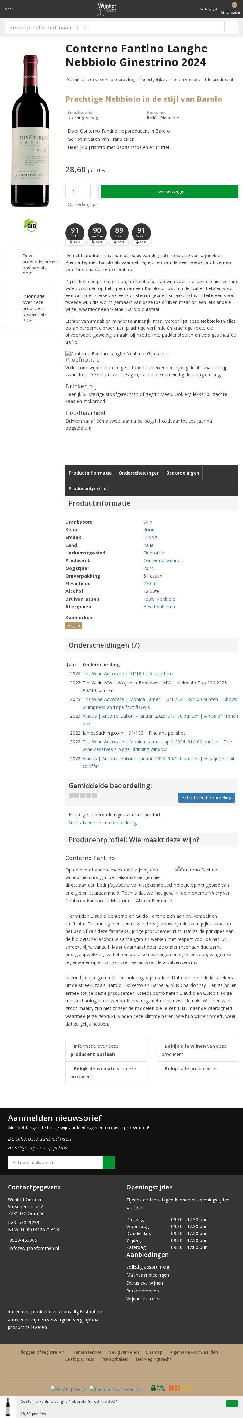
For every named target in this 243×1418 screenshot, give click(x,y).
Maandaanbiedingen (147, 1275)
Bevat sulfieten (159, 607)
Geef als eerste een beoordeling (103, 822)
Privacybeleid (115, 1359)
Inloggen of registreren (41, 1352)
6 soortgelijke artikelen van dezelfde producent (186, 79)
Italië (148, 545)
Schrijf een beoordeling (206, 797)
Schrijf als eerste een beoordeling (101, 79)
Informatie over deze (94, 1050)
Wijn (148, 522)
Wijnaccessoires (143, 1299)
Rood (149, 530)
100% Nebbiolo (159, 599)
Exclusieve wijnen (144, 1283)
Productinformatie (90, 473)
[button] (74, 233)
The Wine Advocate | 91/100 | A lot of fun (128, 673)
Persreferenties (142, 1291)
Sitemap (154, 1352)
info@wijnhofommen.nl (34, 1248)
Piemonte (153, 553)
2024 (148, 568)
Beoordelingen (182, 473)
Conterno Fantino (162, 560)
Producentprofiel (88, 488)
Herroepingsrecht (153, 1359)
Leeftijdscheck (79, 1359)
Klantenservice (87, 1352)
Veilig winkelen (124, 1352)
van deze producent (103, 1072)
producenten (191, 1068)
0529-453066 (23, 1240)
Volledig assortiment (148, 1267)
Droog (150, 537)
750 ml (150, 583)
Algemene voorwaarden (194, 1352)
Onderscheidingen (139, 473)
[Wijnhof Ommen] (107, 9)
